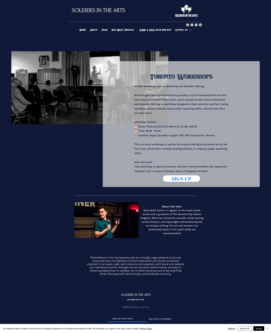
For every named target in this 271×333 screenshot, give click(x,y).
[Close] (267, 328)
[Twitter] (200, 25)
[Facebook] (187, 25)
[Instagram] (192, 25)
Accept (259, 328)
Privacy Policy (146, 328)
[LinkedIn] (196, 25)
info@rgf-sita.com (135, 300)
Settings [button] (231, 328)
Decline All (244, 328)
